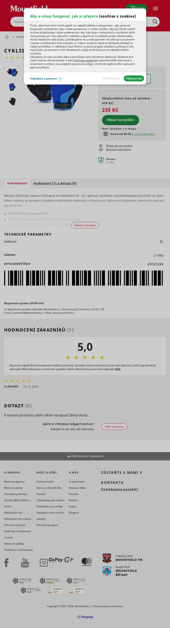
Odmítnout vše (111, 78)
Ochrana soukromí (85, 60)
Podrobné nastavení (43, 78)
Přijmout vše (134, 78)
